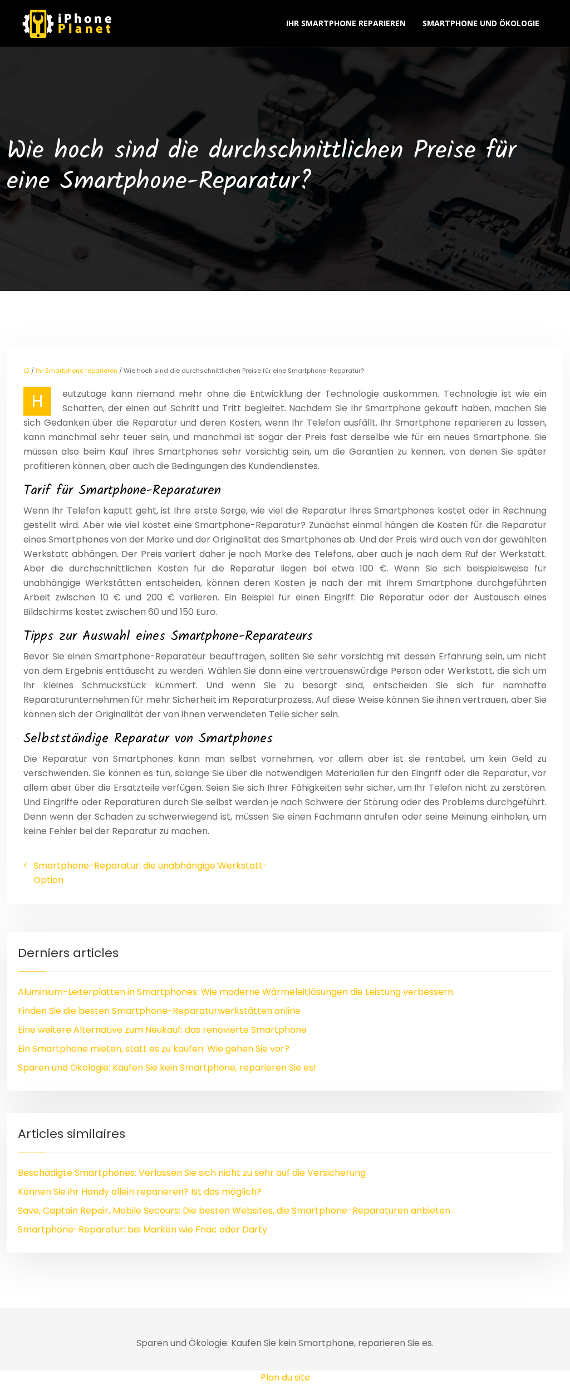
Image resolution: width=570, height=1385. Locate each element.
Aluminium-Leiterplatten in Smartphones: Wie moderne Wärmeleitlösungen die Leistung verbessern (235, 991)
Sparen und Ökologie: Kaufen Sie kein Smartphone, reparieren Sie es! (167, 1067)
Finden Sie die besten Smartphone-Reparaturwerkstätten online (159, 1010)
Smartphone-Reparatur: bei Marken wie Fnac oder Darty (142, 1229)
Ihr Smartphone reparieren (346, 23)
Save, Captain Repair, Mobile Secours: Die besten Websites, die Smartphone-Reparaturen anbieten (234, 1210)
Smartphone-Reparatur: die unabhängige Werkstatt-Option (150, 872)
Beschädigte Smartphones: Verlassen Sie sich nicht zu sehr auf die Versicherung (192, 1172)
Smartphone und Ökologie (480, 23)
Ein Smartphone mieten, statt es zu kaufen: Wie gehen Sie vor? (153, 1048)
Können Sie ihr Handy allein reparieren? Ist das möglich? (140, 1191)
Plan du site (285, 1377)
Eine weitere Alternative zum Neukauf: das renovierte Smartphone (162, 1029)
